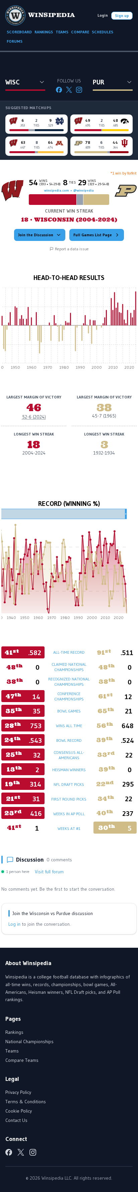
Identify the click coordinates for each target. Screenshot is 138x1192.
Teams (12, 1051)
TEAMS (62, 31)
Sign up (122, 15)
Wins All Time (69, 725)
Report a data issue (72, 248)
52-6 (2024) (34, 417)
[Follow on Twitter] (69, 90)
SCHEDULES (102, 31)
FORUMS (14, 41)
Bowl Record (69, 740)
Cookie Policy (18, 1111)
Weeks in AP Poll (69, 813)
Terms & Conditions (25, 1102)
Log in (14, 924)
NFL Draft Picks (69, 784)
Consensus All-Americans (69, 755)
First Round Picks (68, 799)
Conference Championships (69, 696)
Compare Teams (22, 1060)
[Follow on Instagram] (79, 90)
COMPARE (80, 31)
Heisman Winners (69, 769)
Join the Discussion (35, 234)
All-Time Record (69, 652)
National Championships (29, 1041)
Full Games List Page (92, 234)
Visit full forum (49, 872)
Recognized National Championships (69, 681)
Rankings (14, 1032)
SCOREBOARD (19, 31)
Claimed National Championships (69, 667)
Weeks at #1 (69, 828)
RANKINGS (43, 31)
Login (102, 15)
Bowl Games (69, 710)
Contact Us (16, 1120)
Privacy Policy (18, 1092)
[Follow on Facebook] (59, 90)
